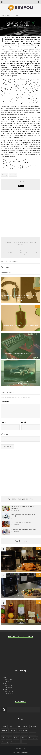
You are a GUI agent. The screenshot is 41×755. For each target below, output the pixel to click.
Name (4, 422)
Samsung (5, 742)
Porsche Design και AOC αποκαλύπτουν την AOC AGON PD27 (20, 381)
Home (2, 15)
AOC (11, 726)
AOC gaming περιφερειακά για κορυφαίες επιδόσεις (20, 353)
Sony (24, 742)
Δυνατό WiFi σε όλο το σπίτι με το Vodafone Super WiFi (20, 243)
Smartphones (15, 742)
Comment (5, 402)
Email (24, 422)
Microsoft (13, 175)
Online (16, 738)
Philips (24, 738)
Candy (18, 726)
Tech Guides (8, 681)
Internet (32, 734)
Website (4, 434)
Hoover (16, 734)
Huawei (24, 734)
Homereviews (6, 734)
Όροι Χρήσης (16, 752)
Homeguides (23, 730)
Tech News (8, 687)
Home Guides (9, 679)
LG (3, 738)
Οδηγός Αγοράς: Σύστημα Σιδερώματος (23, 529)
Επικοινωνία (24, 752)
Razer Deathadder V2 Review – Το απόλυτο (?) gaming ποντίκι (20, 325)
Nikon (9, 738)
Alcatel (4, 726)
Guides (5, 677)
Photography (33, 738)
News (4, 683)
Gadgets (4, 730)
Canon (25, 726)
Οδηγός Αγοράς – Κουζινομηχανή (21, 522)
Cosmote (33, 726)
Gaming (4, 175)
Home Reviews (9, 691)
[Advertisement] (20, 213)
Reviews (5, 689)
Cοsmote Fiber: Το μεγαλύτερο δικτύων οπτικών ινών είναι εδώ (20, 254)
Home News (8, 685)
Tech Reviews (9, 693)
